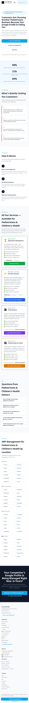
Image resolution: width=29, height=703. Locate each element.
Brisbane (5, 542)
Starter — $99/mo (5, 661)
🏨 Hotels (4, 636)
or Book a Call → (14, 701)
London (5, 489)
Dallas (5, 521)
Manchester (19, 489)
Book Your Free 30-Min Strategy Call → (14, 593)
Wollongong (6, 553)
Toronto (5, 464)
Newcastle (19, 549)
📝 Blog (3, 683)
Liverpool (6, 499)
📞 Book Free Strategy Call (14, 45)
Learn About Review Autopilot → (14, 299)
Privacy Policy (4, 685)
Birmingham (6, 493)
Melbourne (19, 539)
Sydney (5, 539)
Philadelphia (6, 531)
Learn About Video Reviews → (14, 332)
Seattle (5, 524)
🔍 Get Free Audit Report (14, 40)
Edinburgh (19, 496)
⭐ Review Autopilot (6, 653)
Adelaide (5, 546)
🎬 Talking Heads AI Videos (7, 656)
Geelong (5, 556)
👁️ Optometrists (5, 640)
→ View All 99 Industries (7, 644)
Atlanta (5, 528)
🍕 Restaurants (5, 621)
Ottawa (5, 471)
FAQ (2, 679)
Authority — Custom (6, 667)
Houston (19, 518)
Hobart (18, 556)
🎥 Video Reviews (5, 654)
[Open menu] (14, 2)
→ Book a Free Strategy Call (8, 615)
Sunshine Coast (20, 553)
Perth (18, 542)
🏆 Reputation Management (7, 651)
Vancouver (19, 464)
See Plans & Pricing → (14, 263)
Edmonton (19, 468)
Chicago (5, 518)
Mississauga (6, 478)
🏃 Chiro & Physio (5, 633)
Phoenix (18, 521)
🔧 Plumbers (4, 642)
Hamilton (19, 474)
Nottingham (19, 503)
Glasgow (5, 496)
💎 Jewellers (4, 625)
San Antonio (19, 531)
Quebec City (6, 481)
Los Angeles (19, 514)
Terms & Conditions (6, 686)
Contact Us (4, 681)
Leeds (18, 493)
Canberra (6, 549)
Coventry (19, 506)
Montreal (19, 471)
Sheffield (5, 503)
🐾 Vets (3, 638)
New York (6, 514)
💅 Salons (4, 623)
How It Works (4, 677)
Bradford (6, 506)
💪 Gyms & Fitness (5, 627)
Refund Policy (4, 688)
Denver (18, 528)
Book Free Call (22, 2)
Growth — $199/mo (6, 663)
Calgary (5, 468)
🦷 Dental (4, 629)
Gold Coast (19, 546)
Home (3, 675)
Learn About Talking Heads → (14, 366)
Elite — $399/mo (5, 665)
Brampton (19, 478)
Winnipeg (6, 474)
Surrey (18, 481)
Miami (18, 524)
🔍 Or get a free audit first (15, 596)
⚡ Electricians (4, 634)
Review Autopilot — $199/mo (8, 668)
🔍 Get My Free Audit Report (14, 699)
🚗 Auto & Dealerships (6, 631)
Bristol (18, 499)
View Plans (14, 49)
